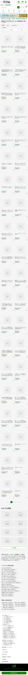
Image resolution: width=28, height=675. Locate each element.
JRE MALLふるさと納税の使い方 (9, 643)
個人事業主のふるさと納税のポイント (10, 634)
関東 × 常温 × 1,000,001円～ (8, 604)
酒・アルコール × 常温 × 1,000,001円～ (9, 577)
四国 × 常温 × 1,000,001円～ (8, 607)
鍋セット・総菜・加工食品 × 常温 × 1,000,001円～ (11, 582)
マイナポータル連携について (8, 625)
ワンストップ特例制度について (8, 627)
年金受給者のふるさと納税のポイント (10, 637)
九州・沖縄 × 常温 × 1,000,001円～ (8, 609)
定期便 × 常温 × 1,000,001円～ (8, 594)
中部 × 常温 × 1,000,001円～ (20, 604)
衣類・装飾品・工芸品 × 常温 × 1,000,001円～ (11, 590)
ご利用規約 (4, 659)
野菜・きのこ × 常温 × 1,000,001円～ (9, 574)
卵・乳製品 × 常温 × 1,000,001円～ (8, 576)
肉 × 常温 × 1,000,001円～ (7, 567)
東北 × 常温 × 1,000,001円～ (20, 602)
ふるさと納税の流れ (6, 618)
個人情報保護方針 (5, 661)
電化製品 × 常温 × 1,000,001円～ (8, 592)
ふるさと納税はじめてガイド (8, 616)
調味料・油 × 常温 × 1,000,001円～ (8, 585)
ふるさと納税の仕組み (7, 619)
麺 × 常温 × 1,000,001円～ (7, 584)
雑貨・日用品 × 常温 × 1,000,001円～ (9, 589)
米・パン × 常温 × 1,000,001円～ (8, 571)
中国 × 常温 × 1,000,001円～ (20, 605)
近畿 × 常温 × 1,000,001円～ (8, 605)
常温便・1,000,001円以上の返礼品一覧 (19, 18)
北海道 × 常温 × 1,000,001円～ (8, 602)
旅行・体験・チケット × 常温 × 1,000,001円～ (11, 587)
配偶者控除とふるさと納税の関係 (9, 636)
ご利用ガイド (4, 649)
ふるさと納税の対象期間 (7, 621)
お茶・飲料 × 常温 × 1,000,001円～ (8, 579)
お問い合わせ (4, 654)
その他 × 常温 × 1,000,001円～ (7, 595)
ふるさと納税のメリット (7, 622)
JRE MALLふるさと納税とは (8, 641)
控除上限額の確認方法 (7, 630)
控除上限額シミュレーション (7, 647)
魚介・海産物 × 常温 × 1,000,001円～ (9, 569)
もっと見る (14, 547)
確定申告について (6, 624)
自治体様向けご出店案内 (6, 656)
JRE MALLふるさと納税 (5, 18)
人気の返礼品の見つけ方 (7, 644)
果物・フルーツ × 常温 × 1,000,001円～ (9, 572)
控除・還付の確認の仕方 (7, 628)
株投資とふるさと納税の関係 (8, 631)
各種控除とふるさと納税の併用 (8, 633)
